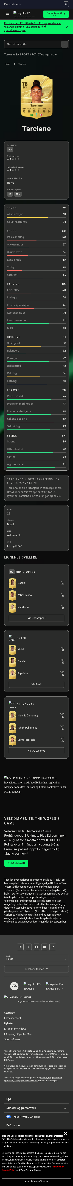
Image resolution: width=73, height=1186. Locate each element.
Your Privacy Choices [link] (26, 1116)
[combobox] (36, 958)
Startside (9, 1012)
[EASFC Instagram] (20, 947)
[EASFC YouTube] (44, 947)
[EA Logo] (14, 986)
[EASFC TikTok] (52, 947)
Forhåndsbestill (12, 1018)
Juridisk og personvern (21, 1108)
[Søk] (64, 44)
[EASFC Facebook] (36, 947)
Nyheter (8, 1023)
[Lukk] (67, 27)
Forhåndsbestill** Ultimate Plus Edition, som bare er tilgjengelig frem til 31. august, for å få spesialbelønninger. (32, 27)
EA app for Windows (15, 1028)
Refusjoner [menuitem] (13, 1125)
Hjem (7, 64)
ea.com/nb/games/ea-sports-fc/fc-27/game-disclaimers (33, 1079)
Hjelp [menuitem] (9, 1099)
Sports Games (12, 1039)
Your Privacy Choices (36, 1181)
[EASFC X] (28, 947)
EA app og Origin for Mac (18, 1034)
